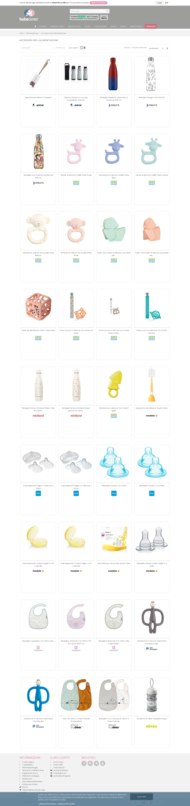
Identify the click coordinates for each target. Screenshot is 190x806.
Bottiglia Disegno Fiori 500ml (152, 97)
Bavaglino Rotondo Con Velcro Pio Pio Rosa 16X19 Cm (76, 642)
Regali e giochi (136, 26)
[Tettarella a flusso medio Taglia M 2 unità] (151, 539)
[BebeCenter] (29, 15)
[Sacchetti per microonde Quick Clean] (113, 539)
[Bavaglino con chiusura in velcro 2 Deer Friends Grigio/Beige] (113, 694)
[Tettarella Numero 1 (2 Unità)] (113, 462)
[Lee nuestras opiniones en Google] (84, 17)
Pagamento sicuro (30, 773)
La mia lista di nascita (61, 776)
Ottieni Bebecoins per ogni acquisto (32, 791)
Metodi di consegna (30, 776)
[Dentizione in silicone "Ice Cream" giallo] (113, 384)
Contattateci (27, 765)
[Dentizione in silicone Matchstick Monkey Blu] (38, 694)
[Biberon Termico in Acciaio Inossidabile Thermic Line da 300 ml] (76, 73)
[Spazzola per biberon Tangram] (38, 73)
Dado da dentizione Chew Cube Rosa (38, 330)
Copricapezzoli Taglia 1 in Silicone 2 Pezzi (38, 487)
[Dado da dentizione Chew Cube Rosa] (38, 306)
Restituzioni (27, 779)
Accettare (141, 797)
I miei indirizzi (58, 767)
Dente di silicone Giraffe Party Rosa (76, 175)
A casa (87, 26)
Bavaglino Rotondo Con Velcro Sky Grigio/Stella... (113, 642)
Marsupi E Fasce (57, 26)
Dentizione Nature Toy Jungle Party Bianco (38, 254)
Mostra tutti (153, 48)
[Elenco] (84, 47)
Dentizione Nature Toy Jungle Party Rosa (76, 254)
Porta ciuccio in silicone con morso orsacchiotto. (114, 331)
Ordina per (25, 48)
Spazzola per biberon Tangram (38, 97)
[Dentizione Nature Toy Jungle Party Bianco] (38, 229)
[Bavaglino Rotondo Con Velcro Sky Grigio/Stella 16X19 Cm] (113, 617)
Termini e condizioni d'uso (33, 770)
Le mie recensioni (60, 770)
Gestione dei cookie (66, 803)
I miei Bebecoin (59, 773)
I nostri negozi (28, 762)
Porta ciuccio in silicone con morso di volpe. (76, 331)
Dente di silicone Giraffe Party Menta (152, 175)
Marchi (104, 17)
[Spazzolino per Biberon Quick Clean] (151, 384)
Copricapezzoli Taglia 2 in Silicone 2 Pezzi (76, 487)
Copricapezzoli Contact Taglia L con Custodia (76, 564)
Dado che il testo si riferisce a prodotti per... (114, 254)
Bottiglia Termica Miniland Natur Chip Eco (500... (38, 409)
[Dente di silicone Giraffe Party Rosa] (76, 151)
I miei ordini (58, 765)
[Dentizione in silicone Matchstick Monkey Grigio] (151, 617)
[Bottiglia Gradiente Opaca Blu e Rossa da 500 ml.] (113, 73)
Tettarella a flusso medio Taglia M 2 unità (151, 564)
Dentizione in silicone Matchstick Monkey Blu (38, 720)
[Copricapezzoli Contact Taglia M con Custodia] (38, 539)
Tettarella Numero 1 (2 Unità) (114, 486)
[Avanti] (167, 48)
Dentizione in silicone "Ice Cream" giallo (114, 409)
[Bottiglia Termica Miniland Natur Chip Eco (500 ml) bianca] (38, 384)
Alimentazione (100, 26)
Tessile (123, 26)
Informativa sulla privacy (32, 781)
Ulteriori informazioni (48, 803)
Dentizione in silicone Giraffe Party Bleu (114, 176)
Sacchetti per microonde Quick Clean (113, 563)
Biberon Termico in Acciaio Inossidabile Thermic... (76, 98)
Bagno (113, 26)
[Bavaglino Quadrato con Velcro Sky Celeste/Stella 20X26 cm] (38, 617)
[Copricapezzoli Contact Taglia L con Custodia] (76, 539)
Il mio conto (58, 762)
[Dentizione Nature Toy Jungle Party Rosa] (76, 229)
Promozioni (151, 26)
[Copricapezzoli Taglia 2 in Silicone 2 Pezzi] (76, 462)
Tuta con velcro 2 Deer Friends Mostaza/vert (76, 720)
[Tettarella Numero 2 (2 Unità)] (151, 462)
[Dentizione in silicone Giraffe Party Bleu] (113, 151)
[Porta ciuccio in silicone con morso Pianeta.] (151, 306)
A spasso (42, 26)
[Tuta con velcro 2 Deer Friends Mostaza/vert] (76, 694)
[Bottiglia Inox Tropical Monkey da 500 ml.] (38, 151)
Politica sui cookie (29, 784)
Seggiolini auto (74, 26)
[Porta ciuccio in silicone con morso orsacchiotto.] (113, 306)
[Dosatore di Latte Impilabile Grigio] (151, 694)
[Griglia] (81, 47)
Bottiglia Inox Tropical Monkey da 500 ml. (38, 176)
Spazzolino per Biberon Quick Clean (152, 408)
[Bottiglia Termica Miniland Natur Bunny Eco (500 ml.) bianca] (76, 384)
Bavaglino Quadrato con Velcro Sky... (38, 641)
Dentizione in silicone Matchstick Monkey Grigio (151, 642)
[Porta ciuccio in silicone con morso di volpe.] (76, 306)
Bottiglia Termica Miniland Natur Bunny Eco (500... (76, 409)
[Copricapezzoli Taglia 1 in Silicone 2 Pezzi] (38, 462)
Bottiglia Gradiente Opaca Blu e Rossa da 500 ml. (114, 98)
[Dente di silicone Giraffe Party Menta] (151, 151)
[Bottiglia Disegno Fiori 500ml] (151, 73)
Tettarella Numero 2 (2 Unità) (151, 486)
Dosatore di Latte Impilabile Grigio (152, 719)
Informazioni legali (30, 767)
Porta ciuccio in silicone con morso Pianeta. (151, 331)
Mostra (59, 48)
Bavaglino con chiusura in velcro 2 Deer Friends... (114, 720)
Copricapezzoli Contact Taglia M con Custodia (38, 564)
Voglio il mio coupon (98, 3)
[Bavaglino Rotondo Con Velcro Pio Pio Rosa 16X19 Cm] (76, 617)
